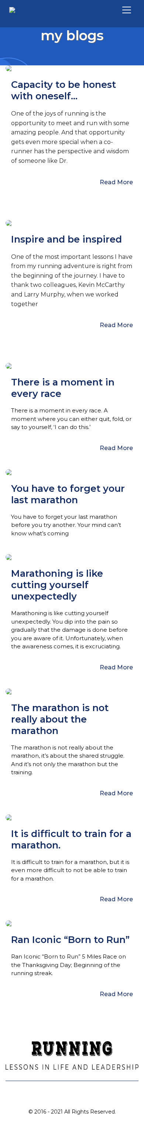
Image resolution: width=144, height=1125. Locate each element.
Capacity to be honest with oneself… (63, 90)
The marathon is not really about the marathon (60, 719)
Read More (116, 182)
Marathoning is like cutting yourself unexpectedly (57, 584)
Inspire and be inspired (66, 239)
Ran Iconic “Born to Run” (70, 939)
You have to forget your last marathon (68, 494)
